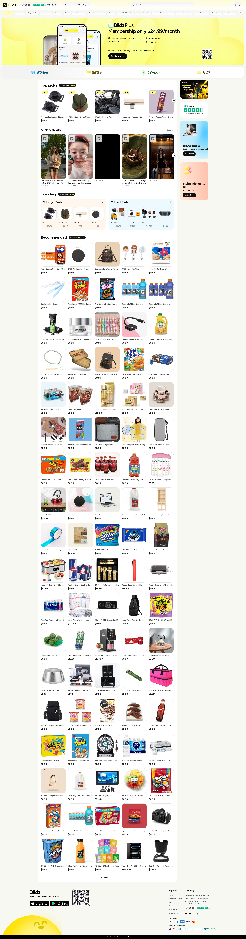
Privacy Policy (173, 909)
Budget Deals (54, 202)
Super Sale (32, 13)
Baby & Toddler (143, 13)
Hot (67, 13)
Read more (116, 56)
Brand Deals (121, 202)
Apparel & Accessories (163, 13)
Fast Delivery (79, 13)
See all (169, 130)
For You (8, 13)
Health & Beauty (125, 13)
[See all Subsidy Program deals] (171, 202)
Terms (171, 895)
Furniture (216, 13)
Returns (171, 906)
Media (111, 13)
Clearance (46, 13)
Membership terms (175, 899)
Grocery (20, 13)
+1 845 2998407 (202, 898)
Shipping (172, 902)
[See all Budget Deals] (103, 202)
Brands (57, 13)
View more (105, 877)
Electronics (229, 13)
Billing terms (173, 913)
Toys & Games (201, 13)
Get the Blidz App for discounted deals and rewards (123, 937)
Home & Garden (184, 13)
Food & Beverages (96, 13)
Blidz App (82, 5)
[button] (53, 106)
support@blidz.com (202, 895)
